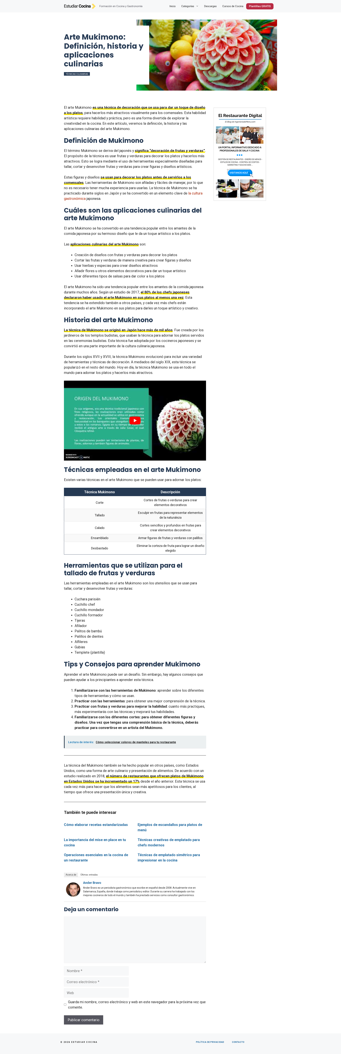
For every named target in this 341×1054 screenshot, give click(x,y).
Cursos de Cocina (232, 6)
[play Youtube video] (135, 421)
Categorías (187, 6)
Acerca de (71, 874)
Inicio (172, 6)
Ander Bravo (92, 883)
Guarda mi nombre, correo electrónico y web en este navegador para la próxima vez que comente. (137, 1004)
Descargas (210, 6)
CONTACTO (238, 1042)
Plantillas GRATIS (260, 6)
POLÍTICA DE (210, 1042)
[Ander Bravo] (73, 895)
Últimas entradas (89, 874)
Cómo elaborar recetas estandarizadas (96, 825)
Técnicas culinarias (77, 74)
